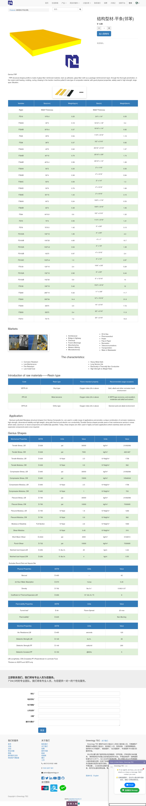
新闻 (43, 753)
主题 (32, 716)
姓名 (32, 693)
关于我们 (44, 746)
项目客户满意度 (13, 758)
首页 (9, 744)
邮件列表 (44, 751)
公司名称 (30, 710)
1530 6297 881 (48, 768)
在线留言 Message (130, 790)
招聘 (43, 748)
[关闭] (143, 769)
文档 (9, 746)
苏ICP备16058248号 (73, 800)
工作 (43, 760)
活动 (9, 748)
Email (129, 785)
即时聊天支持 (13, 755)
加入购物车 (104, 33)
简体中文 (89, 775)
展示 (43, 758)
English (96, 775)
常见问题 (11, 751)
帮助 (9, 753)
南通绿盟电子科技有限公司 (75, 799)
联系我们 (44, 744)
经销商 (43, 755)
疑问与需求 (30, 721)
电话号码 (30, 699)
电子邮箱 (30, 705)
